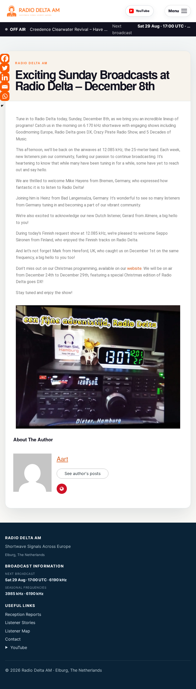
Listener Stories (20, 622)
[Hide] (2, 106)
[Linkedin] (4, 77)
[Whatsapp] (4, 96)
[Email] (4, 86)
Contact (13, 639)
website (134, 268)
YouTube (16, 647)
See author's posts (83, 473)
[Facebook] (4, 58)
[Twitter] (4, 68)
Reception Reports (23, 614)
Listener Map (17, 630)
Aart (62, 458)
